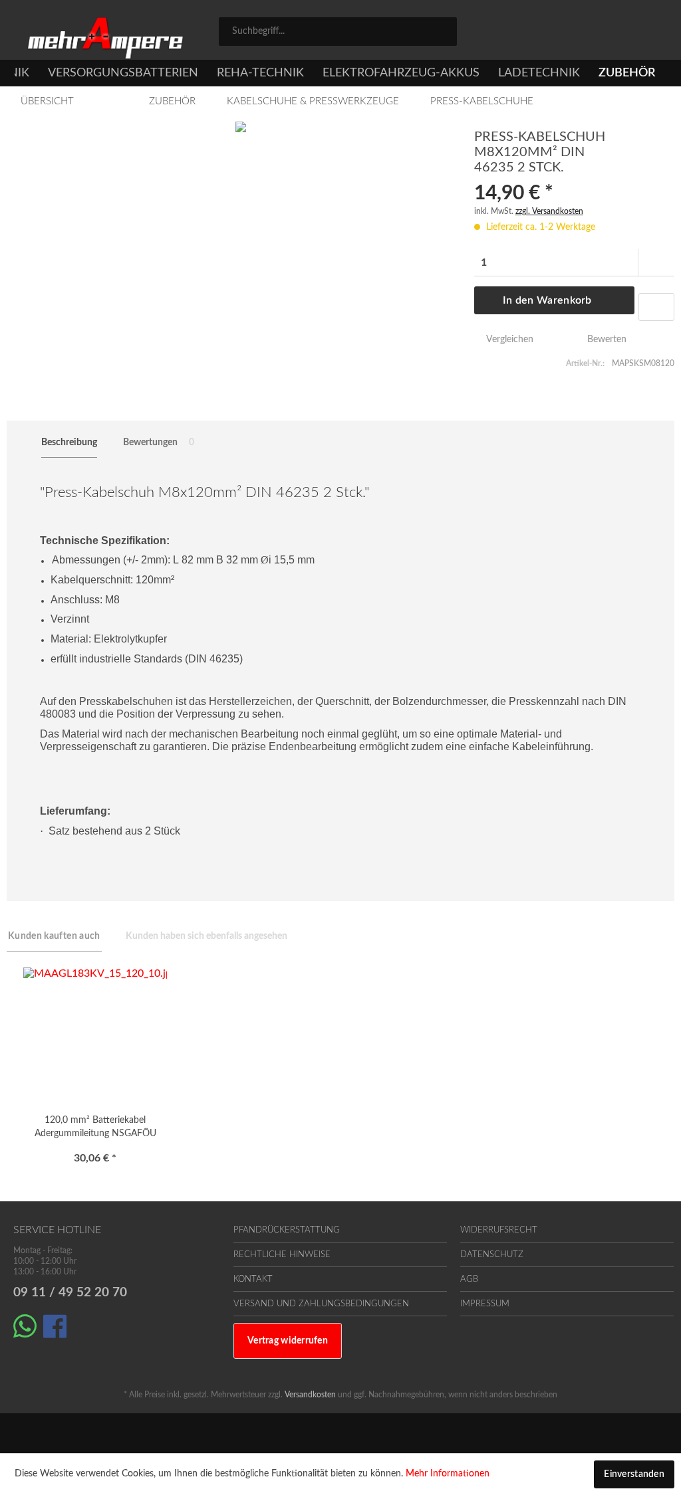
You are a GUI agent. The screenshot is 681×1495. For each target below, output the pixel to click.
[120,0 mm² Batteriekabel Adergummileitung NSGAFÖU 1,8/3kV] (95, 1033)
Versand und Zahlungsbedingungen (321, 1304)
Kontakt (253, 1279)
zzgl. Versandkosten (549, 211)
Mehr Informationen (447, 1473)
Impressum (484, 1304)
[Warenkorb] (654, 33)
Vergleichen (508, 339)
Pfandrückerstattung (286, 1230)
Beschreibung (69, 442)
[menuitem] (338, 31)
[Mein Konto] (602, 33)
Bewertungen (158, 442)
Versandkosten (310, 1395)
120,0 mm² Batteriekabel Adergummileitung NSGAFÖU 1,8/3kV (95, 1129)
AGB (469, 1279)
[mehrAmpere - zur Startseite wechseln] (105, 38)
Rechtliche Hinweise (282, 1254)
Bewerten (605, 339)
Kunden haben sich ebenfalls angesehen (206, 936)
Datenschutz (491, 1254)
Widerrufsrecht (498, 1230)
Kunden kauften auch (54, 936)
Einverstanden (634, 1474)
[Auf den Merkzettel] (656, 307)
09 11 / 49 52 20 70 (70, 1292)
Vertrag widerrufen (287, 1341)
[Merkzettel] (543, 33)
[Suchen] (442, 30)
